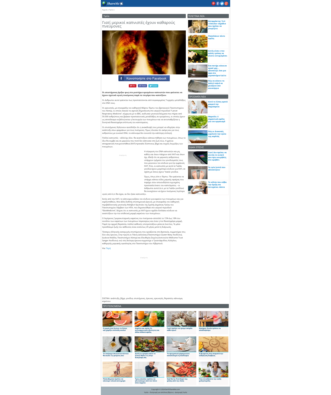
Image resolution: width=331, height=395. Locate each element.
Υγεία (111, 10)
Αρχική (104, 10)
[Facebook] (144, 78)
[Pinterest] (132, 86)
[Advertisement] (122, 172)
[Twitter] (153, 86)
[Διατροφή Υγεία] (112, 5)
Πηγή (108, 248)
